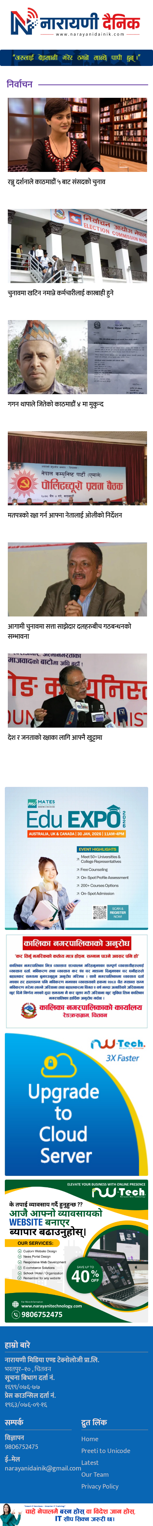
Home (89, 1439)
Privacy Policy (99, 1486)
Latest (90, 1463)
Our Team (95, 1474)
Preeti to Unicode (105, 1451)
